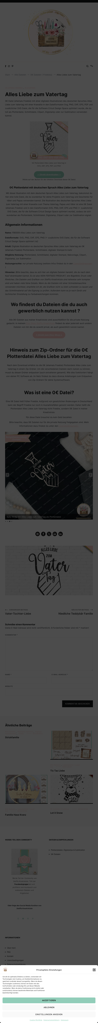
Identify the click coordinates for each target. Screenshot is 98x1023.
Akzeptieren (49, 1000)
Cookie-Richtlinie (36, 1020)
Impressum (64, 1020)
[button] (94, 970)
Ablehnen (49, 1007)
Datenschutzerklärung (51, 1020)
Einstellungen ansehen (49, 1014)
